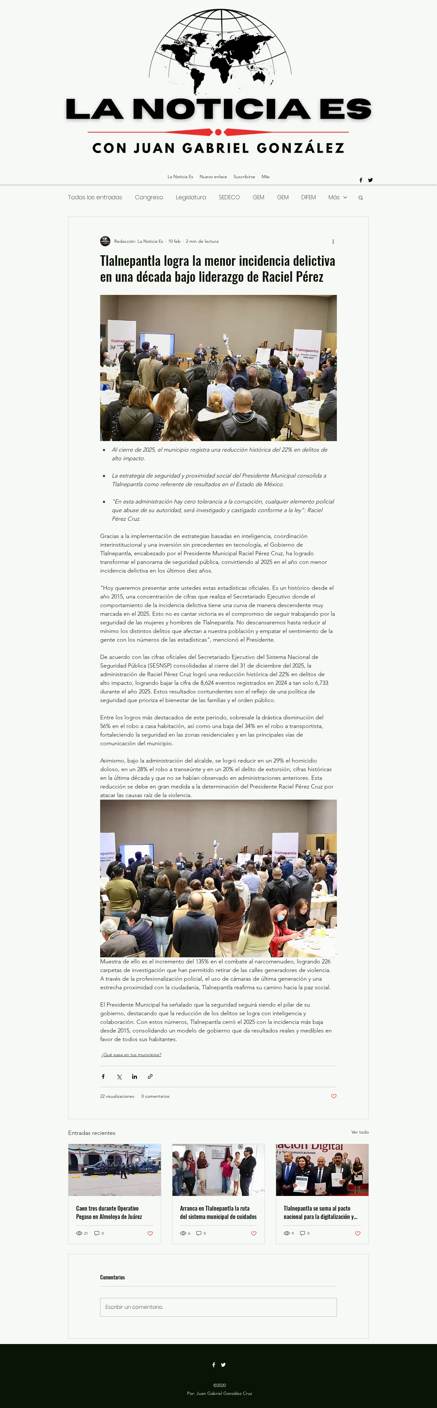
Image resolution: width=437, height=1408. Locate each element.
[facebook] (361, 180)
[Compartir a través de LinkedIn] (134, 1076)
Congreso (149, 197)
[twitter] (370, 180)
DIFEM (308, 197)
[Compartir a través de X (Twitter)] (119, 1076)
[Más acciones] (333, 241)
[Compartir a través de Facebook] (103, 1076)
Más (334, 197)
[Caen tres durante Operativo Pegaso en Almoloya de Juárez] (114, 1170)
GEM (258, 197)
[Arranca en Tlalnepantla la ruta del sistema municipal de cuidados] (218, 1170)
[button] (361, 197)
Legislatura (191, 197)
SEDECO (229, 197)
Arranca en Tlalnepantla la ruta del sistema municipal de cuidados (218, 1212)
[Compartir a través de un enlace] (150, 1076)
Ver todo (360, 1132)
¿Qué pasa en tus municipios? (131, 1054)
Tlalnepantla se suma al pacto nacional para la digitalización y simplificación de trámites (319, 1212)
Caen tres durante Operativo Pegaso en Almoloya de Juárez (109, 1212)
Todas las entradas (95, 197)
